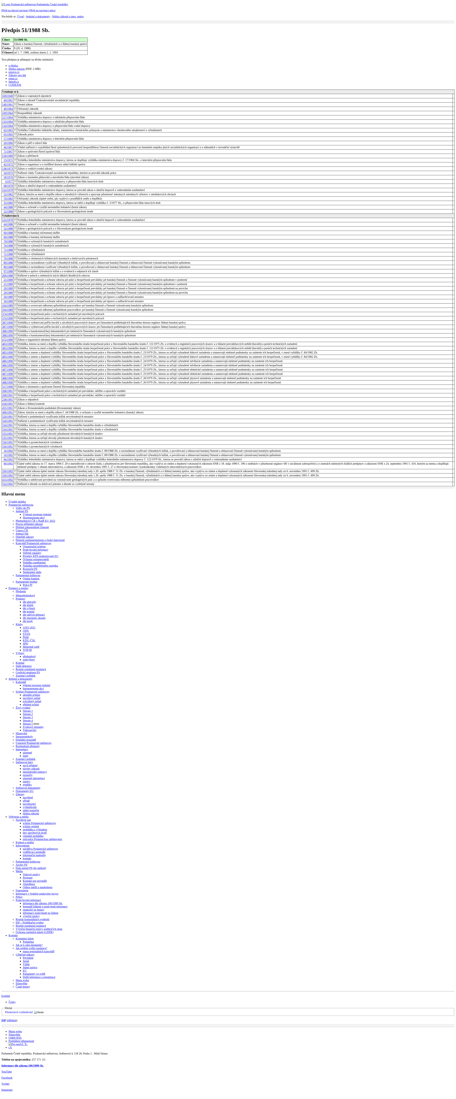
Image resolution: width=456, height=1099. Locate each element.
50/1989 (8, 296)
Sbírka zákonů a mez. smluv (68, 16)
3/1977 (9, 181)
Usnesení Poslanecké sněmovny (34, 742)
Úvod (20, 16)
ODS (26, 630)
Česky (12, 1002)
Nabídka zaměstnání (34, 562)
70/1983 (8, 198)
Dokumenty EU (25, 791)
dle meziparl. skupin (34, 617)
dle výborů (29, 608)
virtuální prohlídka (33, 835)
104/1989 (7, 305)
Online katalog (31, 578)
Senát (26, 961)
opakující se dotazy (33, 909)
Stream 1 (28, 710)
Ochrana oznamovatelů (36, 559)
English (5, 995)
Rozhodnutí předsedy (28, 746)
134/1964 (7, 125)
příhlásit (11, 1020)
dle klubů (28, 605)
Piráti (26, 637)
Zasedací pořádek (25, 675)
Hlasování (21, 733)
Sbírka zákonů (31, 813)
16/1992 (8, 450)
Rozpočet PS (30, 568)
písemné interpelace (34, 778)
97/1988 (8, 271)
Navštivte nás (23, 819)
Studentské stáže (32, 572)
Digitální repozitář (26, 739)
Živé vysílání (23, 707)
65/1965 (8, 134)
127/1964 (7, 117)
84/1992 (8, 459)
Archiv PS (21, 864)
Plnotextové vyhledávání (19, 1012)
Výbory (20, 653)
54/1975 (8, 172)
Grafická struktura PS (28, 672)
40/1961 (8, 100)
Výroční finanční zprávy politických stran (39, 928)
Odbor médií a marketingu (37, 887)
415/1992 (7, 479)
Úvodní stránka (17, 501)
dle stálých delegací (34, 614)
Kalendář (21, 682)
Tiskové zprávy (31, 874)
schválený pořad (32, 701)
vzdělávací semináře (34, 852)
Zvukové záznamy (33, 726)
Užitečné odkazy (25, 954)
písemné (27, 752)
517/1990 (7, 386)
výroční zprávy (31, 916)
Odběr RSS (15, 1037)
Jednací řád (22, 533)
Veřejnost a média (18, 816)
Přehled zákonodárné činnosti (32, 527)
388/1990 (7, 331)
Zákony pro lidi (17, 75)
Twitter (5, 1083)
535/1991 (7, 433)
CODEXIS (15, 84)
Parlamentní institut (26, 581)
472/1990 (7, 339)
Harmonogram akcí (34, 517)
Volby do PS (23, 508)
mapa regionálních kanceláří (38, 951)
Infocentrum (22, 845)
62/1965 (8, 130)
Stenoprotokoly (24, 736)
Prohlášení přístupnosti (21, 1041)
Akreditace (29, 884)
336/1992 (7, 471)
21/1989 (8, 279)
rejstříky (27, 784)
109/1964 (7, 113)
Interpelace (22, 749)
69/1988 (8, 232)
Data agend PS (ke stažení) (31, 868)
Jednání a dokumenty (38, 16)
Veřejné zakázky (32, 552)
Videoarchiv (30, 730)
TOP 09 (27, 649)
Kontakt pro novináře (35, 880)
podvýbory (29, 659)
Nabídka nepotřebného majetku (40, 565)
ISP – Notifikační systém (29, 922)
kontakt (27, 858)
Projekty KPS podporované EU (40, 556)
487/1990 (7, 369)
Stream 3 (28, 717)
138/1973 (7, 168)
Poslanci (20, 598)
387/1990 (7, 322)
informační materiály (34, 855)
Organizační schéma (34, 546)
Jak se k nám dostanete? (29, 945)
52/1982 (8, 194)
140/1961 (7, 104)
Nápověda (21, 983)
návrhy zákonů (31, 768)
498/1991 (7, 412)
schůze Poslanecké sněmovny (39, 823)
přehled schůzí (31, 704)
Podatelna (28, 941)
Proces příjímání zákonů (29, 524)
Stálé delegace (24, 666)
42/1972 (8, 164)
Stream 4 (28, 720)
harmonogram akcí (33, 688)
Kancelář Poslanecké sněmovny (33, 543)
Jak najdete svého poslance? (31, 948)
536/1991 (7, 442)
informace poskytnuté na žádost (40, 912)
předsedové (29, 656)
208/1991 (7, 390)
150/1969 (7, 155)
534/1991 (7, 425)
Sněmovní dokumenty (28, 787)
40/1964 (8, 108)
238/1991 (7, 399)
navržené (28, 797)
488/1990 (7, 378)
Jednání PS (22, 511)
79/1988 (8, 258)
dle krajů (28, 621)
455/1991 (7, 408)
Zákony (20, 794)
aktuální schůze (31, 694)
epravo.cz (14, 72)
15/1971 (8, 160)
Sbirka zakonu (17, 68)
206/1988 (7, 275)
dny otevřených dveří (35, 832)
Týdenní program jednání (37, 514)
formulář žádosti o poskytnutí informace (45, 906)
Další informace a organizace (39, 977)
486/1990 (7, 361)
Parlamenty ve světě (34, 973)
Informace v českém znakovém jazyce (37, 893)
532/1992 (7, 483)
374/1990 (7, 314)
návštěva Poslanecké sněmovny (40, 848)
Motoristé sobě (31, 646)
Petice (19, 896)
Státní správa (30, 967)
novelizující (29, 803)
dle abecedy (29, 601)
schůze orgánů (31, 826)
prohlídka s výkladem (35, 829)
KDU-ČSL (29, 640)
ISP (3, 1020)
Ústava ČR (22, 530)
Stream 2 (28, 714)
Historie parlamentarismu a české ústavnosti (40, 540)
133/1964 (7, 121)
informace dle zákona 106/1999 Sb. (43, 903)
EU (25, 970)
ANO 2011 (29, 627)
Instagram (6, 1089)
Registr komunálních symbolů (32, 919)
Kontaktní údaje (25, 938)
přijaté (26, 800)
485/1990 (7, 352)
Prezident (28, 957)
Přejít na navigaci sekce (42, 10)
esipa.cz (13, 78)
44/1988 (8, 207)
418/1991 (7, 403)
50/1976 (8, 177)
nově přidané (30, 765)
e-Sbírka (13, 65)
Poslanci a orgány (18, 588)
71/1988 (8, 249)
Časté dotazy (23, 986)
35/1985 (8, 202)
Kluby (19, 624)
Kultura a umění (25, 842)
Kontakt (13, 935)
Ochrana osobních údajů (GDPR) (34, 932)
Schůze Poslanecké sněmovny (33, 691)
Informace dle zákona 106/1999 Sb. (22, 1065)
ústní (25, 755)
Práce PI (27, 584)
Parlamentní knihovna (28, 575)
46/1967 (8, 147)
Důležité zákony (25, 536)
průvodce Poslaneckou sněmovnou (42, 839)
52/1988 (8, 211)
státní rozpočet (31, 810)
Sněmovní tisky (24, 762)
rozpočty (28, 775)
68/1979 (8, 185)
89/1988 (8, 262)
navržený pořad (31, 698)
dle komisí (28, 611)
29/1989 (8, 288)
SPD (25, 643)
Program (27, 877)
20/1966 (8, 142)
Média (19, 871)
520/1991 (7, 416)
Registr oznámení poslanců (31, 669)
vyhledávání (30, 807)
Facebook (6, 1077)
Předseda (21, 591)
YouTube (6, 1071)
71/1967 (8, 151)
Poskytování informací (35, 549)
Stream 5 (28, 723)
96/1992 (8, 463)
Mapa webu (22, 980)
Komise (20, 662)
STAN (26, 633)
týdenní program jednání (36, 685)
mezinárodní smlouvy (35, 771)
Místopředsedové (25, 595)
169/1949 (7, 95)
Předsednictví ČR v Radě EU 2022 (35, 520)
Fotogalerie (22, 890)
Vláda (26, 964)
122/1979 (7, 190)
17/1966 (8, 138)
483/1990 (7, 343)
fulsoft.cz (14, 81)
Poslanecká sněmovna (21, 504)
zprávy (26, 781)
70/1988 (8, 241)
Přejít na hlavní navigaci (14, 10)
